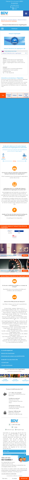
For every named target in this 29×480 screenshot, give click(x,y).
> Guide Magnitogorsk (6, 365)
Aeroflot (10, 233)
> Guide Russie (4, 362)
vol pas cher (14, 433)
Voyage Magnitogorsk (5, 380)
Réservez (25, 255)
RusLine (14, 237)
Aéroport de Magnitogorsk (7, 353)
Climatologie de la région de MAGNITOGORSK (13, 356)
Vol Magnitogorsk (25, 380)
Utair (19, 233)
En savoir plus (14, 3)
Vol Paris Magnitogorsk (15, 380)
